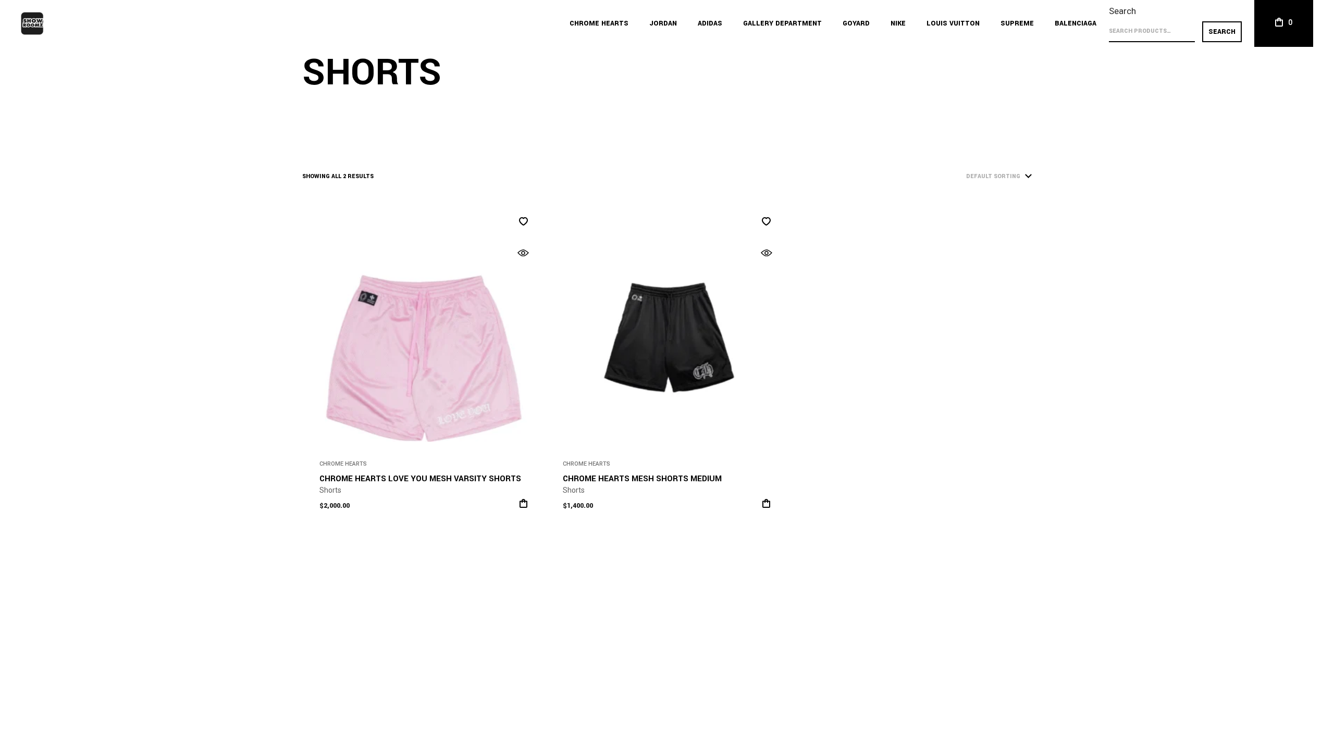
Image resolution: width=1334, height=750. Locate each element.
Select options (523, 503)
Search (1122, 11)
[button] (523, 221)
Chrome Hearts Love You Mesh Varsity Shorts (420, 478)
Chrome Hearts (343, 463)
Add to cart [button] (766, 503)
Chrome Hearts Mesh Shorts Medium (642, 478)
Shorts (330, 490)
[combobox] (974, 177)
